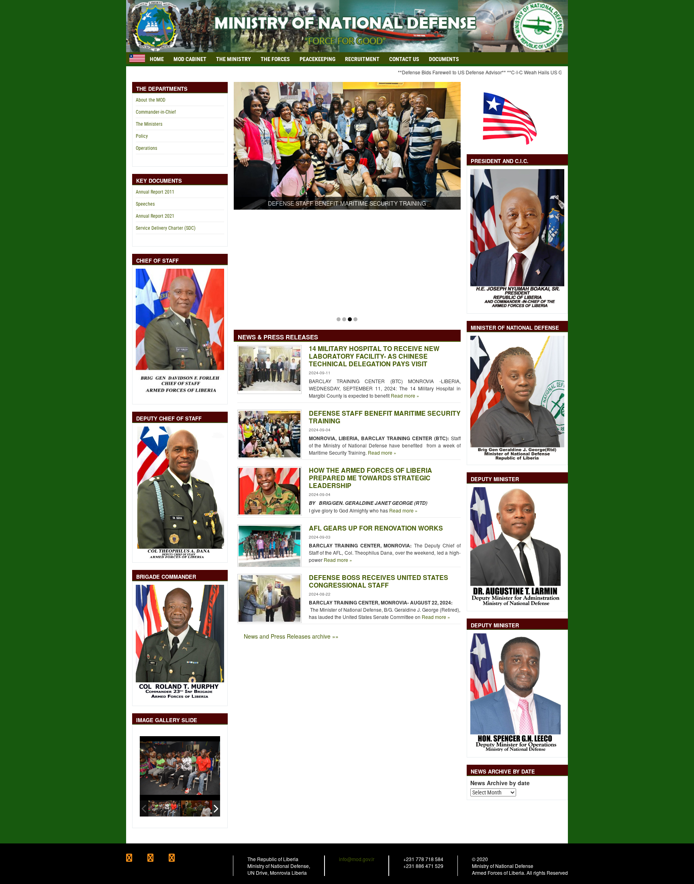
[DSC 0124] (164, 808)
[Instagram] (179, 858)
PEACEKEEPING (317, 59)
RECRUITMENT (362, 59)
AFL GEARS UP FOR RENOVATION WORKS (376, 528)
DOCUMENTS (444, 59)
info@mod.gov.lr (356, 858)
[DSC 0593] (197, 808)
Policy (142, 136)
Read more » (404, 395)
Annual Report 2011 (155, 192)
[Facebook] (136, 858)
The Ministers (149, 124)
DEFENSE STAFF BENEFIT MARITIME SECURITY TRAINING (385, 416)
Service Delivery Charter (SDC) (166, 228)
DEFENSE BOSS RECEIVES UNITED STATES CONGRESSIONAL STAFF (378, 581)
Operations (146, 148)
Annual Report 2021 (155, 216)
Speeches (145, 204)
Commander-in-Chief (156, 112)
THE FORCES (275, 59)
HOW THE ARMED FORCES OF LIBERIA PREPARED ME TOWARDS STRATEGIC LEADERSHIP (370, 477)
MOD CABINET (190, 59)
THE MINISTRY (233, 59)
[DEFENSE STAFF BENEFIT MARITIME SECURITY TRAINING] (347, 145)
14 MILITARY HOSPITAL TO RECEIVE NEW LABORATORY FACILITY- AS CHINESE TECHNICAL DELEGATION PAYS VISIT (374, 356)
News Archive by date (500, 783)
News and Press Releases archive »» (291, 636)
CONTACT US (404, 59)
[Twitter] (158, 858)
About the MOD (150, 100)
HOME (157, 59)
